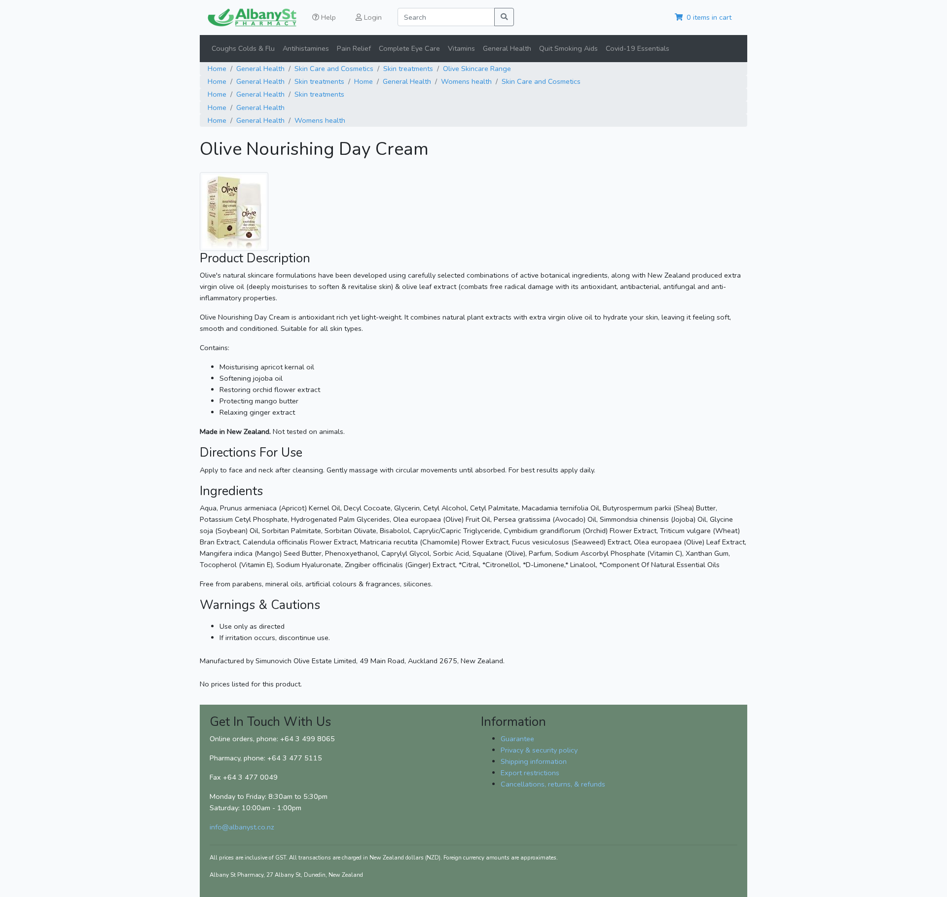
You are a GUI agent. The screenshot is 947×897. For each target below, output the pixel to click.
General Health (507, 48)
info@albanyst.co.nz (242, 827)
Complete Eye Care (409, 48)
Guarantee (517, 739)
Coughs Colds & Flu (243, 48)
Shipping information (534, 761)
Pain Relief (354, 48)
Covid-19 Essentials (637, 48)
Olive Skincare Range (477, 68)
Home (217, 68)
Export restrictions (530, 773)
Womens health (466, 81)
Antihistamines (306, 48)
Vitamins (461, 48)
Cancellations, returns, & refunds (553, 784)
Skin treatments (408, 68)
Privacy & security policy (539, 750)
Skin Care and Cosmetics (333, 68)
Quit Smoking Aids (568, 48)
